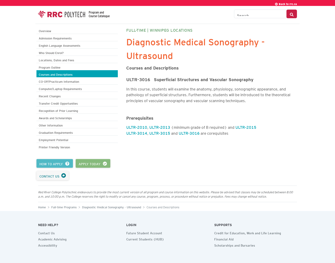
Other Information (51, 125)
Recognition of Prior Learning (58, 110)
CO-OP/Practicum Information (59, 81)
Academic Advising (52, 238)
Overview (45, 30)
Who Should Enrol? (51, 52)
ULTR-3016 (189, 132)
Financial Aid (224, 238)
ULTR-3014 (136, 132)
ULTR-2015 (245, 126)
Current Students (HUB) (145, 238)
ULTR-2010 (136, 126)
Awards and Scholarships (55, 117)
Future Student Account (144, 232)
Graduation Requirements (56, 132)
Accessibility (47, 245)
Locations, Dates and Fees (56, 60)
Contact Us (46, 232)
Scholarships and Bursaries (234, 245)
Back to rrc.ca (287, 3)
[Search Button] (291, 14)
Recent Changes (50, 96)
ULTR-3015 (159, 132)
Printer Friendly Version (54, 147)
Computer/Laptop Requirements (60, 88)
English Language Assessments (59, 45)
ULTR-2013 (159, 126)
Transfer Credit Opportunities (58, 103)
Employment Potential (53, 139)
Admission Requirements (55, 38)
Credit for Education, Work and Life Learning (247, 232)
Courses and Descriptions (55, 74)
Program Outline (49, 67)
